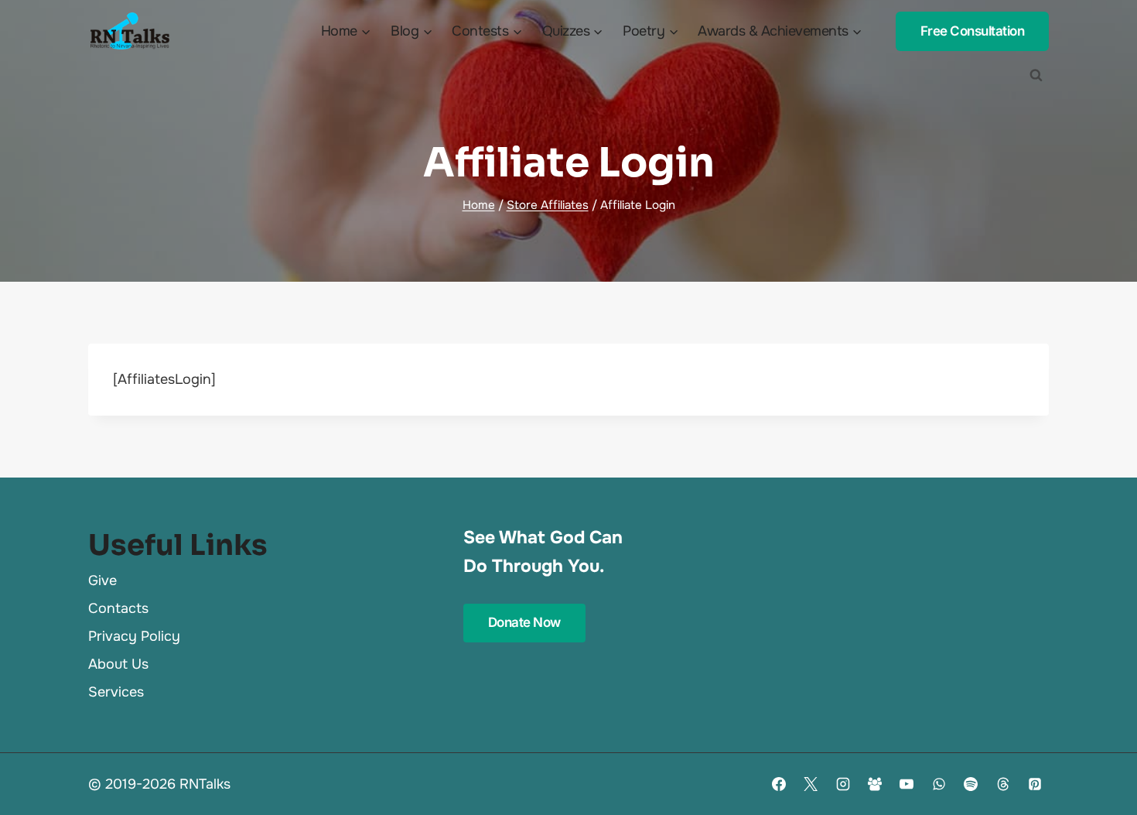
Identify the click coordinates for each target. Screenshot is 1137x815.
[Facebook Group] (875, 784)
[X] (811, 784)
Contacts (118, 608)
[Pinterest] (1035, 784)
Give (102, 580)
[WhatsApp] (939, 784)
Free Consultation (972, 31)
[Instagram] (843, 784)
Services (116, 691)
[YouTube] (906, 784)
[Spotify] (971, 784)
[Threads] (1003, 784)
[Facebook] (779, 784)
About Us (118, 664)
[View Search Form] (1036, 75)
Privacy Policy (134, 636)
